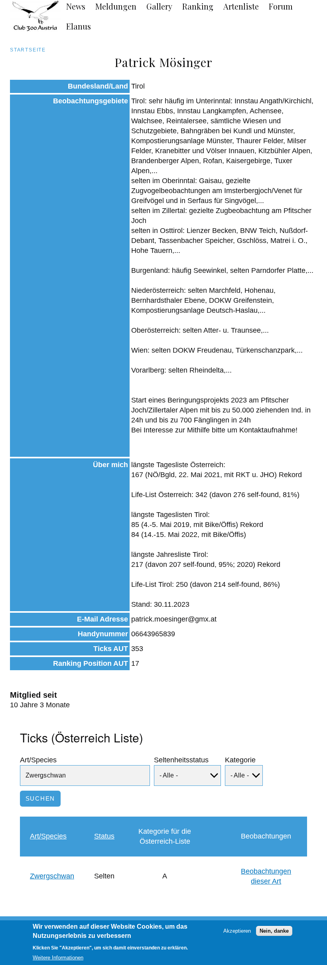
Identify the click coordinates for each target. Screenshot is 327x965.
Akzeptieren (237, 931)
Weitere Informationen (58, 958)
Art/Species (38, 760)
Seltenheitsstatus (181, 760)
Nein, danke (274, 931)
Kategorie (240, 760)
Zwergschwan (52, 876)
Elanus (78, 26)
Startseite (28, 50)
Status (104, 836)
